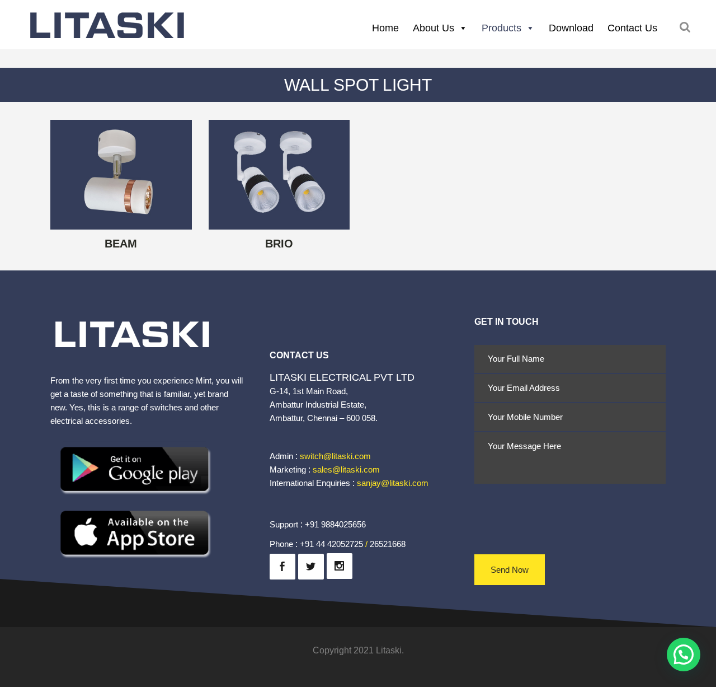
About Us (433, 28)
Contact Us (632, 28)
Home (385, 28)
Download (571, 28)
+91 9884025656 (335, 524)
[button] (683, 654)
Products (501, 28)
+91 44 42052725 (331, 544)
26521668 (388, 544)
